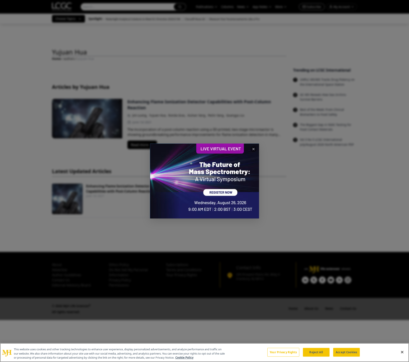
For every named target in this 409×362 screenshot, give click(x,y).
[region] (204, 352)
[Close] (402, 352)
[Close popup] (253, 149)
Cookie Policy (184, 357)
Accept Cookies (346, 352)
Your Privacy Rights (283, 352)
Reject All (316, 352)
